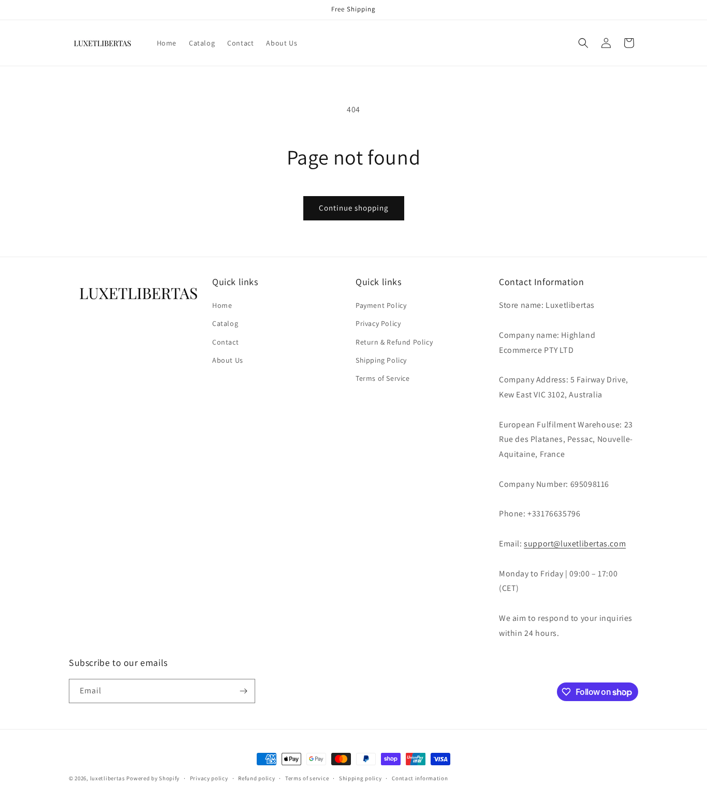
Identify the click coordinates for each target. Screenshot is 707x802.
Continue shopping (354, 208)
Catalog (225, 323)
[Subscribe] (243, 691)
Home (222, 305)
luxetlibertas (107, 778)
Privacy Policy (378, 323)
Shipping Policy (381, 360)
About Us (227, 360)
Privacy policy (209, 778)
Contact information (420, 778)
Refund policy (256, 778)
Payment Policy (381, 305)
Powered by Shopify (153, 778)
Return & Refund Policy (394, 342)
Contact (225, 342)
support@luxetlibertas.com (575, 543)
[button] (583, 43)
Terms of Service (383, 378)
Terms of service (307, 778)
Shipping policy (360, 778)
